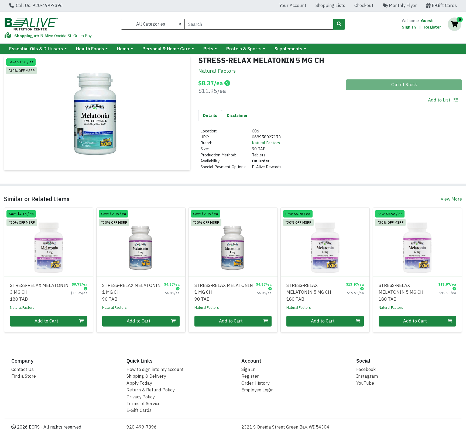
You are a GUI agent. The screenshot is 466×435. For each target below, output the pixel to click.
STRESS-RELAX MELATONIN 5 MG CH (308, 292)
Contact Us (22, 369)
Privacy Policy (140, 397)
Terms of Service (143, 403)
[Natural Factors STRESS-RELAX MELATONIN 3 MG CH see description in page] (48, 242)
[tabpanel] (330, 151)
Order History (255, 383)
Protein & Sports (244, 49)
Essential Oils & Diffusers (36, 49)
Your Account (292, 5)
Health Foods (90, 49)
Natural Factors (266, 142)
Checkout (364, 5)
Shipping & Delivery (146, 376)
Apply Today (139, 383)
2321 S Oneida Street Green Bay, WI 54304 (285, 427)
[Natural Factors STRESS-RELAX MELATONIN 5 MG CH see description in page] (325, 242)
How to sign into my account (155, 369)
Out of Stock (404, 84)
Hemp (123, 49)
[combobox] (258, 24)
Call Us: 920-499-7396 (39, 5)
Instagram (367, 376)
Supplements (288, 49)
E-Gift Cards (444, 5)
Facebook (366, 369)
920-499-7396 (141, 427)
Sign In (409, 27)
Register (432, 27)
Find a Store (23, 376)
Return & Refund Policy (150, 390)
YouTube (365, 383)
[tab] (210, 115)
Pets (208, 49)
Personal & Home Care (166, 49)
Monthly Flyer (402, 5)
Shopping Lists (330, 5)
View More (451, 199)
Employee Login (257, 390)
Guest (427, 20)
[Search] (339, 24)
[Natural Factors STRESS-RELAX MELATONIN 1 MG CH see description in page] (140, 242)
